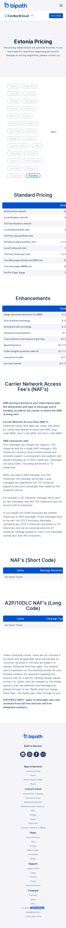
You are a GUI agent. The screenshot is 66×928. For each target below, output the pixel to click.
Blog (33, 903)
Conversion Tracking (33, 793)
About (33, 899)
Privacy (33, 877)
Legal (33, 872)
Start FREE (56, 16)
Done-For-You (33, 837)
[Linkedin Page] (23, 754)
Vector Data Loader (33, 779)
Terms (33, 881)
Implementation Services (33, 806)
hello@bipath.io (33, 912)
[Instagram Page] (29, 754)
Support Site (33, 868)
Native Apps (33, 850)
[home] (31, 5)
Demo (33, 819)
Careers (32, 908)
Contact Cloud (33, 771)
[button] (61, 5)
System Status (33, 885)
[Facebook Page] (36, 754)
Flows (33, 775)
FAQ (33, 810)
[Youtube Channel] (43, 754)
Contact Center (33, 798)
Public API (33, 823)
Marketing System (33, 802)
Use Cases (33, 854)
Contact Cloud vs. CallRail (33, 827)
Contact (33, 895)
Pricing (33, 815)
